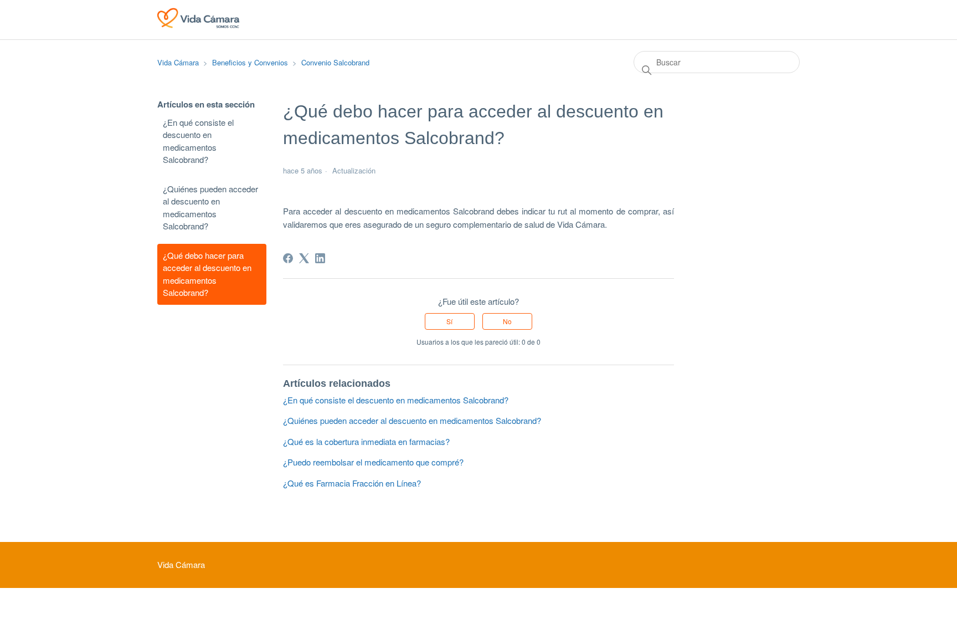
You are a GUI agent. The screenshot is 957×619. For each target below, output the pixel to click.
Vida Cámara (178, 62)
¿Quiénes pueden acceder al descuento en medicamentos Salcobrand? (210, 207)
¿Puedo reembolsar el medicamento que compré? (373, 462)
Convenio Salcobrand (335, 62)
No (507, 321)
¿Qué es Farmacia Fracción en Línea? (352, 483)
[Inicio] (198, 24)
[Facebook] (288, 258)
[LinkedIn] (320, 258)
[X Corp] (304, 258)
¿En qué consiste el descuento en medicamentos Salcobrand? (198, 141)
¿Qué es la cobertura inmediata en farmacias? (366, 441)
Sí (449, 321)
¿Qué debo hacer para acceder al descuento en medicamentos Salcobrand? (207, 274)
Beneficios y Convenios (250, 62)
